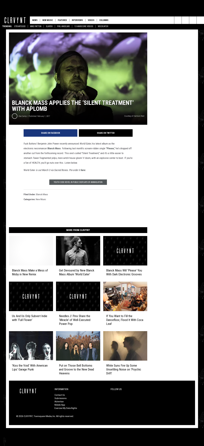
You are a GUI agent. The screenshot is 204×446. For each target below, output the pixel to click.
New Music (47, 20)
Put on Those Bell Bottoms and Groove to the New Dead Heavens (76, 369)
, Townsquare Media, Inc (44, 416)
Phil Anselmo (63, 26)
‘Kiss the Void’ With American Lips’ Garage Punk (30, 367)
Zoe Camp (23, 116)
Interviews (77, 20)
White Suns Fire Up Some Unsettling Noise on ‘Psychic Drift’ (123, 369)
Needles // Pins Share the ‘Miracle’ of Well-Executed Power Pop (74, 320)
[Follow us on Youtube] (185, 20)
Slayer (49, 26)
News (34, 20)
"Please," (110, 148)
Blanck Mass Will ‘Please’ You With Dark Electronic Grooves (124, 272)
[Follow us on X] (200, 20)
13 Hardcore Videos (83, 26)
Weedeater (103, 26)
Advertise (59, 401)
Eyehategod (20, 26)
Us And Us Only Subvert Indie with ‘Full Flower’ (29, 318)
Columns (103, 20)
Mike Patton (35, 26)
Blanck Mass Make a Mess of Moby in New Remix (30, 272)
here (83, 170)
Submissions (61, 398)
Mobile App (60, 405)
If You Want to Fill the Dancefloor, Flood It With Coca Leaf (124, 320)
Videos (91, 20)
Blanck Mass (54, 148)
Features (62, 20)
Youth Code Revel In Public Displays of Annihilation (78, 182)
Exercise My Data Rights (66, 408)
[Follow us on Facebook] (193, 20)
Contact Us (60, 395)
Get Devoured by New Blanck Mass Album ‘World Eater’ (76, 272)
